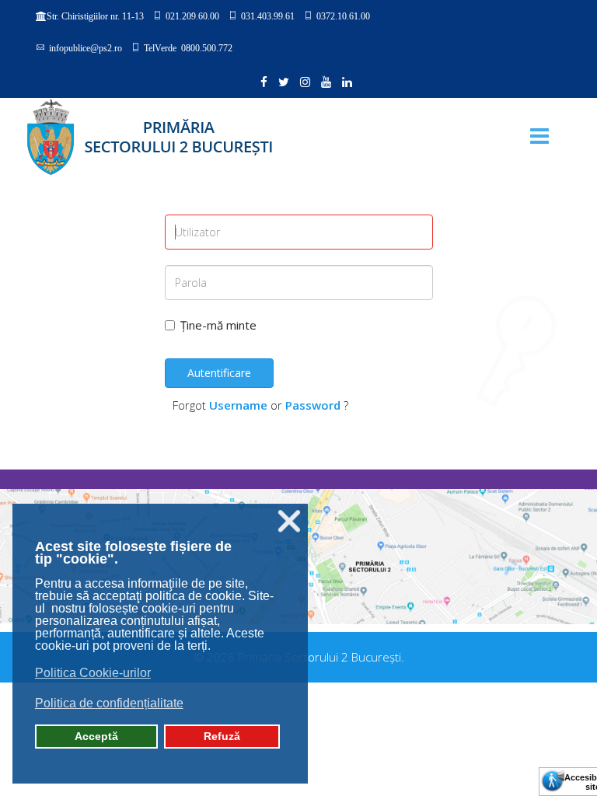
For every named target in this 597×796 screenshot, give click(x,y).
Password (312, 405)
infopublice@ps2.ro (85, 47)
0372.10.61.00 (343, 15)
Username (238, 405)
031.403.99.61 (268, 15)
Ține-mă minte (218, 325)
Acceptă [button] (96, 736)
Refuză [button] (222, 736)
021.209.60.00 (192, 15)
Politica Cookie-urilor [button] (93, 672)
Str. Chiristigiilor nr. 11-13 (95, 16)
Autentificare (219, 372)
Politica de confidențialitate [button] (109, 703)
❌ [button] (289, 521)
